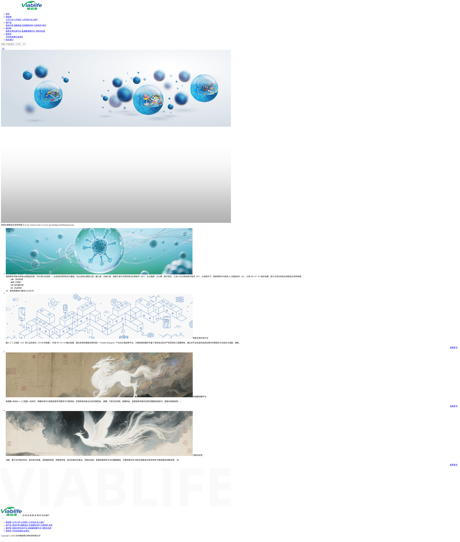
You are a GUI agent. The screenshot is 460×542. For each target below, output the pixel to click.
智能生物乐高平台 (13, 31)
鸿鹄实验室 (40, 31)
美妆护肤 (9, 25)
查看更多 (453, 348)
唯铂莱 (9, 17)
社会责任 (19, 37)
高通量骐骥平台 (28, 31)
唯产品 (9, 23)
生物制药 (38, 25)
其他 (44, 25)
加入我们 (34, 20)
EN (3, 49)
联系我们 (9, 40)
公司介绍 (9, 20)
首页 (8, 14)
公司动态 (26, 20)
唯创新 (9, 28)
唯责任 (9, 34)
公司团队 (18, 20)
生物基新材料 (28, 25)
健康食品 (18, 25)
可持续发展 (10, 37)
